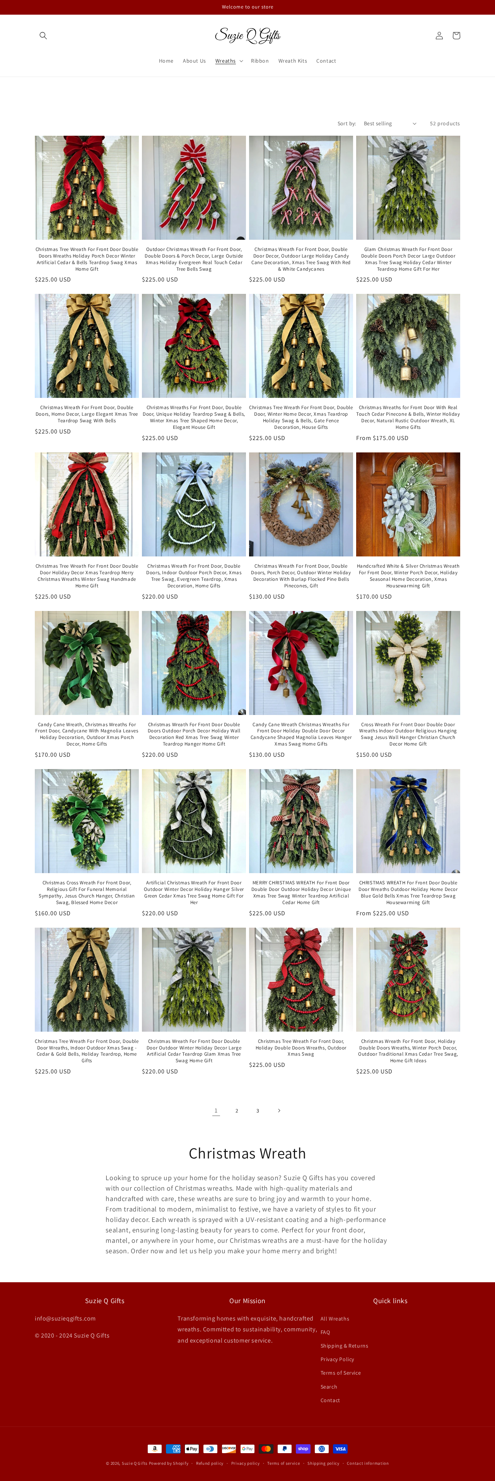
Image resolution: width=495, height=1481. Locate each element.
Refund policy (210, 1463)
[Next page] (278, 1110)
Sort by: (347, 123)
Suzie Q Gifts (135, 1463)
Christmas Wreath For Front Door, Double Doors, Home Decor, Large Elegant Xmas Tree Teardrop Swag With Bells (87, 414)
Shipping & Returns (345, 1345)
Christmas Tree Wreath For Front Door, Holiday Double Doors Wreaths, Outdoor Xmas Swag (301, 1048)
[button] (43, 35)
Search (329, 1386)
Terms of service (283, 1463)
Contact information (368, 1463)
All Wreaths (335, 1318)
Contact (330, 1400)
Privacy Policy (337, 1359)
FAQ (325, 1332)
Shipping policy (323, 1463)
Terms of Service (341, 1372)
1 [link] (216, 1110)
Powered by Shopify (169, 1463)
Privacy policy (245, 1463)
